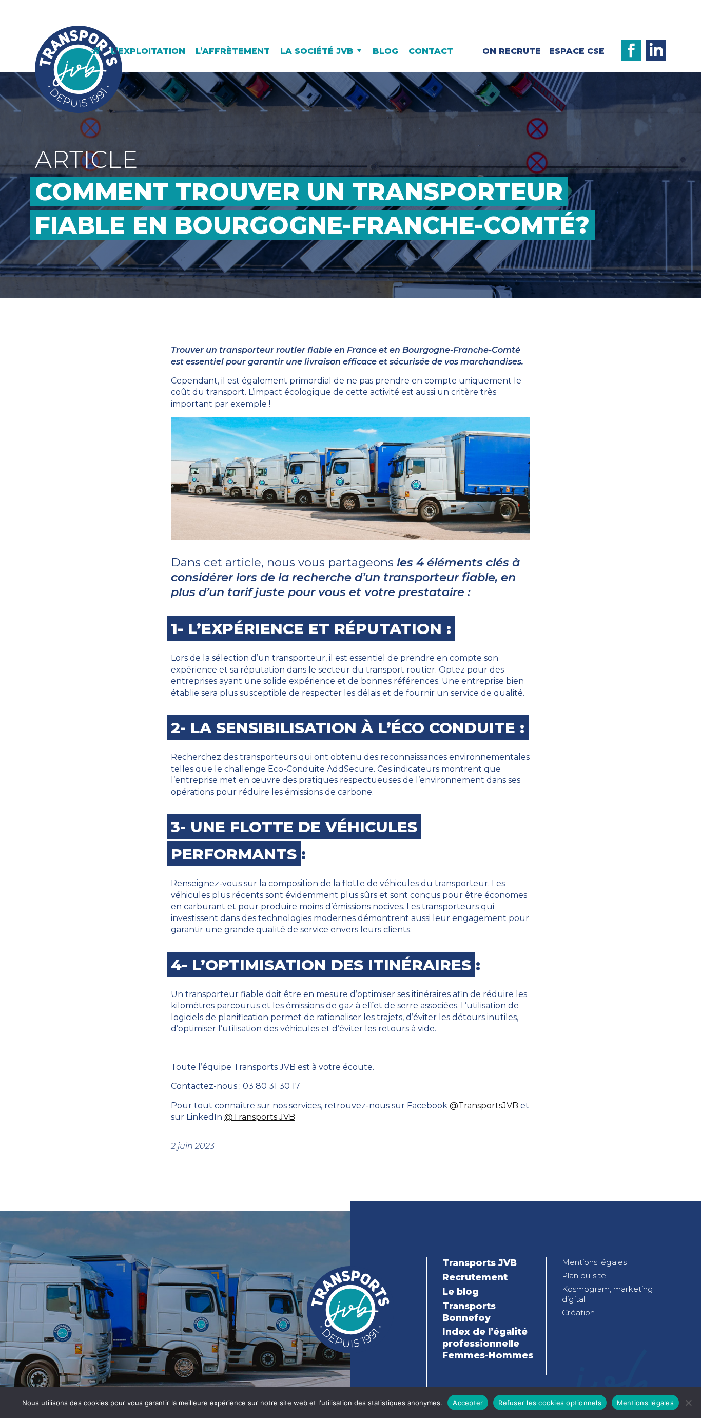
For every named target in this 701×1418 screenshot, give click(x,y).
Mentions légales (594, 1262)
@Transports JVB (259, 1117)
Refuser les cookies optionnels (549, 1402)
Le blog (460, 1291)
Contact (430, 51)
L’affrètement (233, 51)
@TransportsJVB (484, 1105)
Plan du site (584, 1275)
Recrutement (475, 1277)
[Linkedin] (656, 50)
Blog (385, 51)
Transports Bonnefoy (469, 1311)
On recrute (511, 51)
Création (578, 1312)
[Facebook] (631, 50)
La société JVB (317, 51)
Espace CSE (577, 51)
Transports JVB (479, 1262)
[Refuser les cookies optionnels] (688, 1402)
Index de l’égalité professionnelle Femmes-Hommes (487, 1343)
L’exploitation (148, 51)
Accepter (468, 1402)
